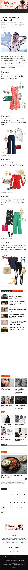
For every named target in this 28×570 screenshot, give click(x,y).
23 (24, 505)
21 (17, 505)
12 (10, 502)
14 (17, 502)
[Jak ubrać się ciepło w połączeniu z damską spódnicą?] (7, 419)
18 (7, 505)
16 (24, 502)
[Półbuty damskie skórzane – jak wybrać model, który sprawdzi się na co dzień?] (4, 303)
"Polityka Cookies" (14, 563)
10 (3, 502)
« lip (2, 512)
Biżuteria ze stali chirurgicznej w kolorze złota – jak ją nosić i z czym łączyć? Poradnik (17, 322)
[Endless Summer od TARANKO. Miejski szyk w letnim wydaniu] (4, 329)
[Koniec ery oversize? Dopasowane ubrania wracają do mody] (4, 309)
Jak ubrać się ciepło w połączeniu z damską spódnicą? (6, 426)
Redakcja (7, 556)
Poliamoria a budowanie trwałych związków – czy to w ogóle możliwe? (20, 407)
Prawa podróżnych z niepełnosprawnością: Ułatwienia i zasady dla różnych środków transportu (20, 390)
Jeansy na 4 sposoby (19, 424)
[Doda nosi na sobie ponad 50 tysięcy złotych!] (7, 400)
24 (3, 507)
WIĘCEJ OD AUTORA (17, 291)
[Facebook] (10, 551)
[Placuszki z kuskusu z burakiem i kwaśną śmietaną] (14, 464)
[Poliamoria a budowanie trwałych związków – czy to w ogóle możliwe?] (21, 400)
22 (21, 505)
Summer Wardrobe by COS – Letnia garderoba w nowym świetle (20, 439)
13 (14, 502)
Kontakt (21, 556)
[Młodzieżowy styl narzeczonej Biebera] (7, 432)
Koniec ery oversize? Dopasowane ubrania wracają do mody (17, 309)
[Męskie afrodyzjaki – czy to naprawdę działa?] (7, 383)
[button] (3, 11)
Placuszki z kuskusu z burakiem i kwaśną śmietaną (11, 476)
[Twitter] (17, 551)
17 (3, 505)
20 (14, 505)
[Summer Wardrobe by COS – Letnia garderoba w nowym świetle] (21, 432)
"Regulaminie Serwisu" (17, 566)
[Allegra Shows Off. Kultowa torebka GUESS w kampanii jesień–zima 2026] (4, 296)
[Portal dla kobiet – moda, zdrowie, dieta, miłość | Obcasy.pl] (14, 4)
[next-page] (4, 334)
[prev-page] (2, 334)
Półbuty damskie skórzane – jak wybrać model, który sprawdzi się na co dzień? (17, 303)
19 (10, 505)
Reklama (11, 556)
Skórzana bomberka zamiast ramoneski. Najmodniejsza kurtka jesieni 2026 (17, 316)
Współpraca (16, 556)
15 (21, 502)
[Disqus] (14, 356)
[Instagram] (14, 551)
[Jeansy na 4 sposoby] (21, 419)
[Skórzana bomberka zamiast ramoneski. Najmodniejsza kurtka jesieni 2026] (4, 316)
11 (7, 502)
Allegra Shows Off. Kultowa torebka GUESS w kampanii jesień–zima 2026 (16, 296)
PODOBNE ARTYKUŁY (6, 291)
